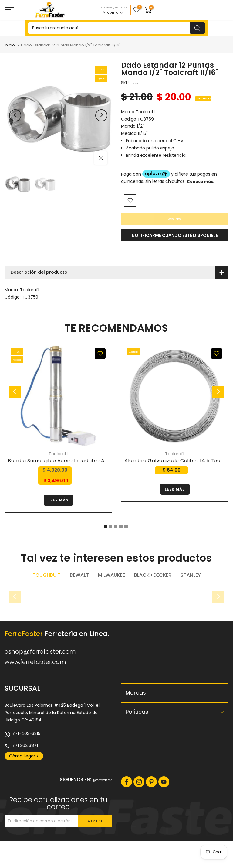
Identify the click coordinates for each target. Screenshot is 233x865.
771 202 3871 (25, 745)
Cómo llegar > (24, 756)
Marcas (136, 692)
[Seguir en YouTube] (163, 781)
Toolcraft (30, 290)
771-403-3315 (26, 733)
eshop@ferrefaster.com (40, 651)
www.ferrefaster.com (35, 662)
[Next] (101, 115)
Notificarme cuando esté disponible (175, 235)
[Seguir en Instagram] (138, 781)
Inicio (10, 45)
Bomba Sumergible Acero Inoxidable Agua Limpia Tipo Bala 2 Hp (88, 460)
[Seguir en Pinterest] (151, 781)
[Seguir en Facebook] (126, 781)
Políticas (137, 712)
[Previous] (15, 115)
